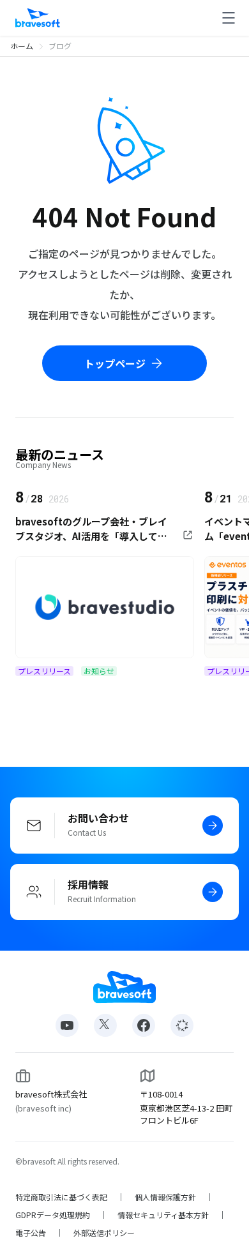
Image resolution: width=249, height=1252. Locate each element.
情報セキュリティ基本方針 (163, 1215)
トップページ (115, 363)
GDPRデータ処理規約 (52, 1215)
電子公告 (30, 1233)
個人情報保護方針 (165, 1197)
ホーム (21, 45)
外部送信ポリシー (104, 1233)
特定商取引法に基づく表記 (61, 1197)
